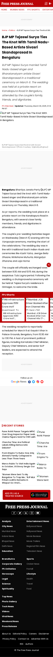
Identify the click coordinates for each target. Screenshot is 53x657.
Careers (33, 633)
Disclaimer (44, 633)
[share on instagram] (32, 512)
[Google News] (18, 381)
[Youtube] (42, 381)
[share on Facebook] (14, 512)
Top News (7, 596)
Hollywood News (34, 531)
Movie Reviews (34, 536)
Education (7, 551)
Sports (30, 558)
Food (29, 588)
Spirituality (8, 588)
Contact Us (23, 638)
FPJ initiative (9, 568)
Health (30, 578)
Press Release (9, 626)
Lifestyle (31, 573)
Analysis (6, 521)
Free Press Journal (17, 3)
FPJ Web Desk (7, 106)
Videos (5, 611)
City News (7, 526)
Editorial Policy (20, 633)
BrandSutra (8, 558)
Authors (29, 644)
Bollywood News (34, 526)
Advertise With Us (39, 638)
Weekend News (10, 621)
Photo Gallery (9, 601)
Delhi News (7, 546)
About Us (6, 633)
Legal (5, 578)
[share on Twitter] (20, 512)
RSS (21, 644)
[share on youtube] (37, 512)
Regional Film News (36, 546)
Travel (30, 583)
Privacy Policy (9, 638)
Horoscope (8, 573)
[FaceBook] (29, 381)
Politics (12, 30)
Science (6, 583)
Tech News (8, 606)
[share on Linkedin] (26, 512)
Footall (30, 568)
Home (4, 10)
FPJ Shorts (33, 10)
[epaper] (46, 3)
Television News (34, 551)
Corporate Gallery (12, 563)
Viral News (7, 616)
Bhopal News (8, 541)
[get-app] (50, 3)
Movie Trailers (33, 541)
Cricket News (33, 563)
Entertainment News (38, 521)
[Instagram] (37, 381)
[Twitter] (33, 381)
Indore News (8, 536)
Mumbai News (17, 10)
